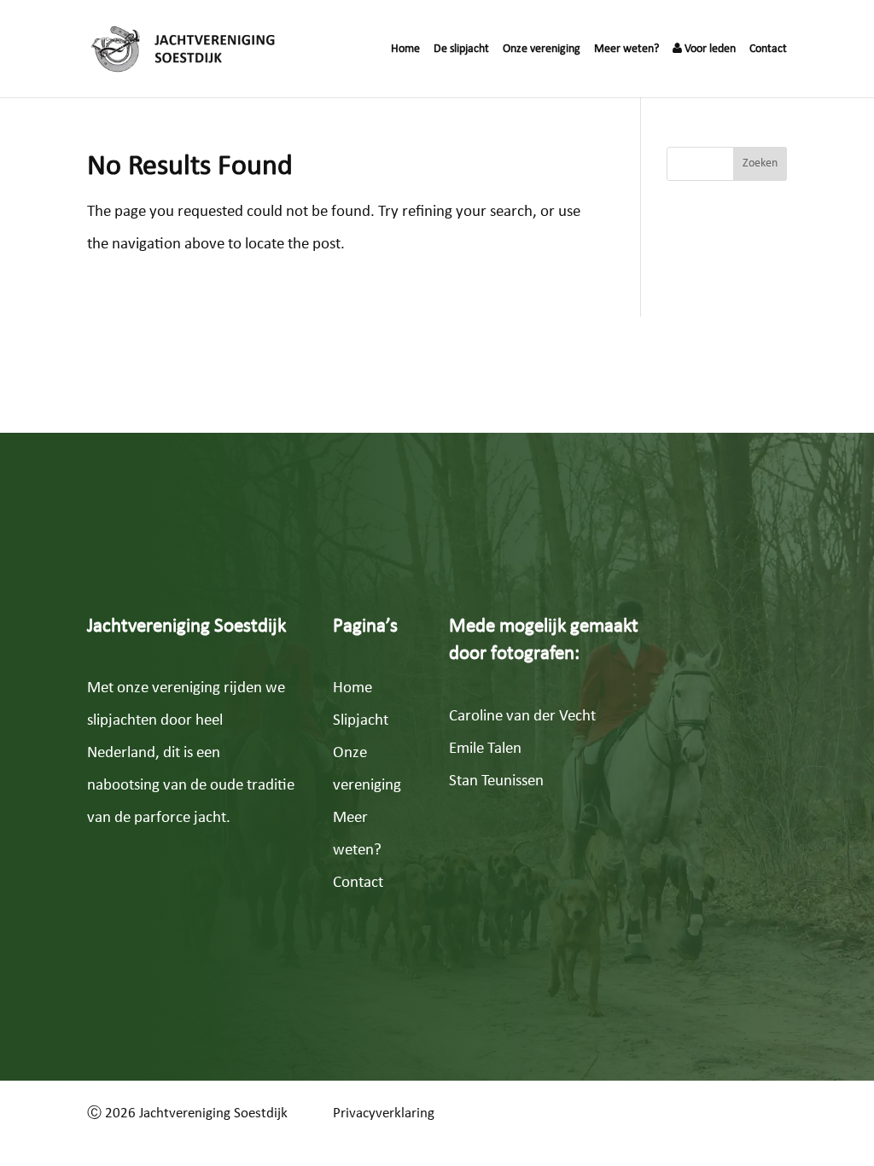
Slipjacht (360, 721)
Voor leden (709, 49)
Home (405, 49)
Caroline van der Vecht (522, 716)
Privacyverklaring (383, 1113)
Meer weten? (626, 49)
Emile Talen (485, 749)
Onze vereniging (541, 49)
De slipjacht (461, 49)
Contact (768, 49)
